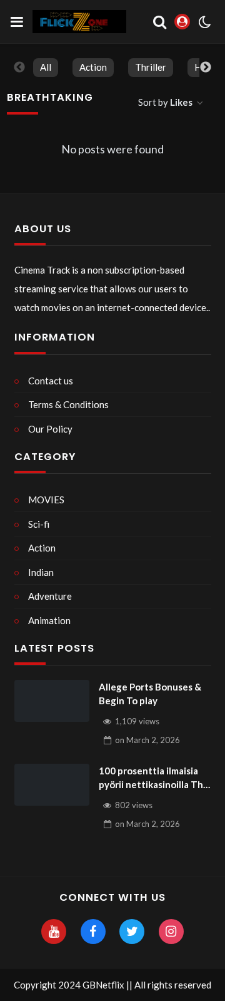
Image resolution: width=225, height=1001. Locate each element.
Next (205, 67)
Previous (19, 67)
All (45, 67)
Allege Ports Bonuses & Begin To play (150, 694)
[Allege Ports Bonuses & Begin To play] (51, 701)
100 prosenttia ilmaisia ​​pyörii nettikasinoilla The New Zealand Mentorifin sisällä (154, 778)
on (147, 740)
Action (93, 67)
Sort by (165, 102)
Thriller (150, 67)
